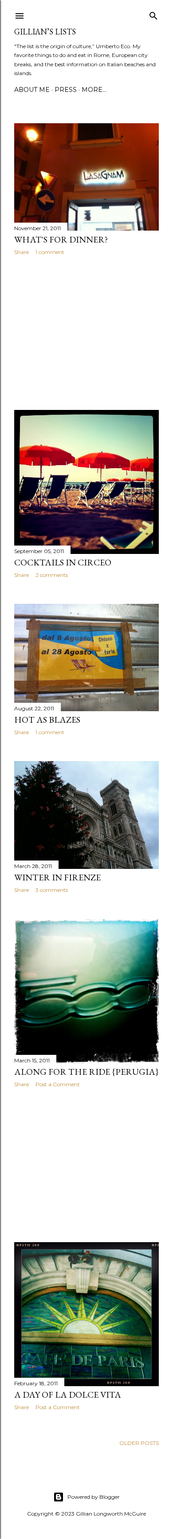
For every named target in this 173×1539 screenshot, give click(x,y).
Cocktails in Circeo (62, 562)
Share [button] (21, 252)
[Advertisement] (86, 332)
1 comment (49, 252)
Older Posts (139, 1443)
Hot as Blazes (47, 719)
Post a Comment (57, 1084)
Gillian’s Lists (45, 32)
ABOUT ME (32, 90)
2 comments (51, 575)
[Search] (153, 14)
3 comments (51, 890)
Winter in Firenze (57, 877)
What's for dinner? (61, 239)
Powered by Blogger (93, 1497)
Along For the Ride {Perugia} (86, 1071)
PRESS (66, 90)
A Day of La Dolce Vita (67, 1394)
